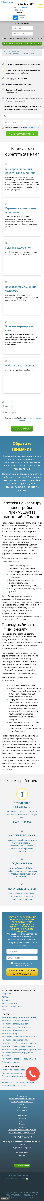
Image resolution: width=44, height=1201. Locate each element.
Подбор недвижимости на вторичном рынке (19, 1077)
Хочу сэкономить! (22, 133)
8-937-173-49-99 (22, 1137)
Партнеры (22, 1118)
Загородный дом (9, 1003)
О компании (22, 1096)
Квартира (6, 993)
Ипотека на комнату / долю (15, 1030)
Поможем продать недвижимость (18, 1069)
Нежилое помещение (12, 1006)
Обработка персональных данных (22, 1130)
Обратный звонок (22, 1165)
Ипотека (15, 51)
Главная (7, 51)
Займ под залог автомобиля (22, 1101)
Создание (7, 1179)
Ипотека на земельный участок (16, 1027)
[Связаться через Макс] (24, 1156)
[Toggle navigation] (40, 5)
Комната (6, 1000)
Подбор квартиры (22, 1110)
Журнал (22, 1121)
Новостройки (22, 1107)
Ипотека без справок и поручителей (19, 1058)
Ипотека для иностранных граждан (18, 1046)
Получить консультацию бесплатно (22, 43)
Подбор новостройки (12, 1073)
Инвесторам (22, 1115)
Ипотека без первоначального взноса (19, 1036)
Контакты (22, 1127)
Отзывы (22, 1124)
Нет (22, 17)
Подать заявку (22, 428)
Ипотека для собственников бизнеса (19, 1043)
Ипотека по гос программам (15, 1040)
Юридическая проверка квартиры (18, 1082)
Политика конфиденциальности (22, 1132)
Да (15, 17)
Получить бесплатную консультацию (22, 972)
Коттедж (6, 997)
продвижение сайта (18, 1179)
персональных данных (34, 39)
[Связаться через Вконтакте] (20, 1156)
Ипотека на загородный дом (15, 1023)
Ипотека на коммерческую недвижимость (21, 1049)
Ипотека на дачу (9, 1033)
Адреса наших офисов (22, 1147)
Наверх (4, 1198)
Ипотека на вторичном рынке (16, 1020)
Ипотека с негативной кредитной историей (17, 1054)
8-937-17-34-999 (26, 4)
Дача (4, 1009)
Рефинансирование (11, 1062)
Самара (24, 7)
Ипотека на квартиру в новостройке (19, 1017)
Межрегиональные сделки (14, 1085)
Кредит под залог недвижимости (22, 1099)
